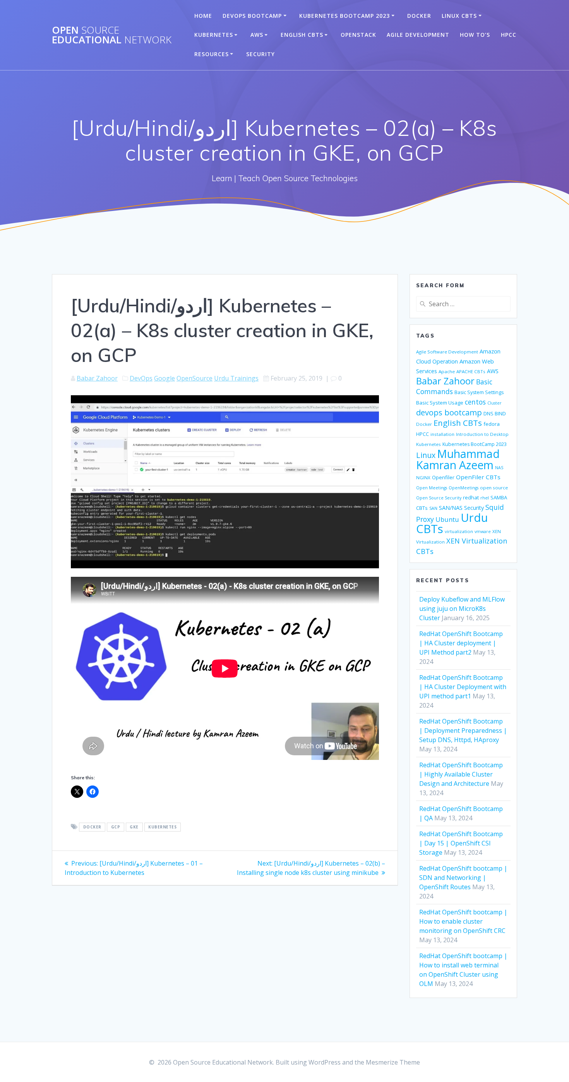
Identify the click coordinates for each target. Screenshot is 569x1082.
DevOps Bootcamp (252, 15)
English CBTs (302, 34)
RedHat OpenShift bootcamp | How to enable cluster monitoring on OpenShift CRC (463, 921)
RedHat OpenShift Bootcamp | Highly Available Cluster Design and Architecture (461, 774)
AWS (256, 34)
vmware (483, 531)
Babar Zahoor (97, 378)
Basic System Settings (479, 392)
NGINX (423, 477)
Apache (447, 371)
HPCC (508, 34)
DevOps (141, 378)
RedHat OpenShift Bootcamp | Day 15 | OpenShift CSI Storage (461, 843)
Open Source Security (438, 498)
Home (203, 15)
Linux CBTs (459, 15)
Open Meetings (431, 487)
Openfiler (443, 477)
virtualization (459, 531)
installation (442, 434)
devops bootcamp (449, 412)
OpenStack (358, 34)
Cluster (494, 403)
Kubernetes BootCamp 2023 (344, 15)
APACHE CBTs (470, 371)
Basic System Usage (439, 402)
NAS (499, 467)
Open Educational (111, 35)
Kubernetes (213, 34)
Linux (425, 455)
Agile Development (418, 34)
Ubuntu (447, 519)
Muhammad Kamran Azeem (458, 459)
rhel (484, 498)
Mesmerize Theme (393, 1062)
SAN (433, 508)
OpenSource (195, 378)
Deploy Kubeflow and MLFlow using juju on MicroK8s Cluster (462, 608)
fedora (491, 423)
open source (494, 487)
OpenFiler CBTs (478, 477)
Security (260, 54)
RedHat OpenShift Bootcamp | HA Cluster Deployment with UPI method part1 (462, 686)
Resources (211, 54)
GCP (115, 827)
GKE (134, 827)
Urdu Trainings (236, 378)
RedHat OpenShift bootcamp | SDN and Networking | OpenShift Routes (463, 877)
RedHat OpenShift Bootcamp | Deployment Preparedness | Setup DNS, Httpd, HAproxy (463, 730)
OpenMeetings (463, 487)
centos (475, 401)
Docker (419, 15)
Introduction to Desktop (482, 434)
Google (164, 378)
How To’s (475, 34)
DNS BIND (494, 413)
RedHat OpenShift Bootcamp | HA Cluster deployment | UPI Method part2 (461, 643)
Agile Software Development (447, 352)
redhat (471, 497)
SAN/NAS (451, 507)
